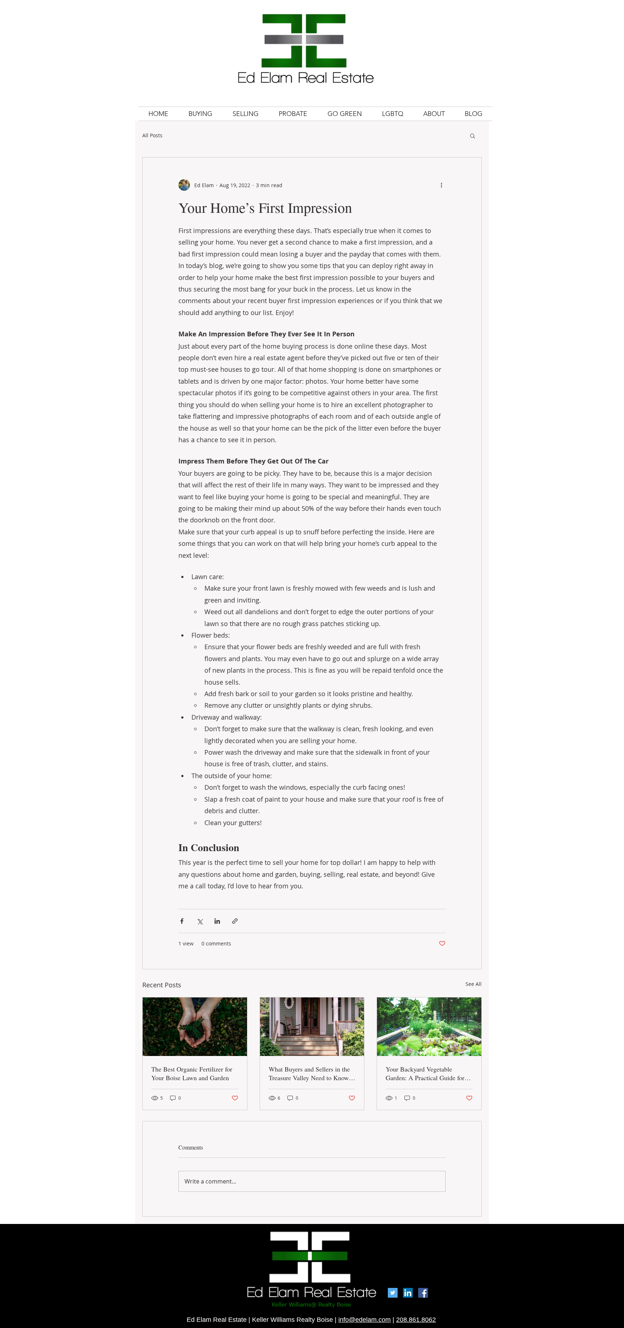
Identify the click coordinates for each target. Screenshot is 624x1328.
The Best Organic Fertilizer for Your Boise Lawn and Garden (191, 1073)
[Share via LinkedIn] (217, 921)
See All (473, 983)
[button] (472, 135)
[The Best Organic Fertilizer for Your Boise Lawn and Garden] (195, 1026)
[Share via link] (234, 921)
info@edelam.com (364, 1319)
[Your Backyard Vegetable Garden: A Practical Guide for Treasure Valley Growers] (429, 1026)
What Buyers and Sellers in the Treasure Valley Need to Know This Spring (309, 1073)
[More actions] (441, 185)
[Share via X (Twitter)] (199, 921)
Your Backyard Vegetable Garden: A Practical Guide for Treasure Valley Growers (425, 1073)
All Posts (152, 135)
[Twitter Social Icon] (393, 1293)
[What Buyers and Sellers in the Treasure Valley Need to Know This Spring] (312, 1026)
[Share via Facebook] (181, 921)
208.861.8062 (416, 1319)
